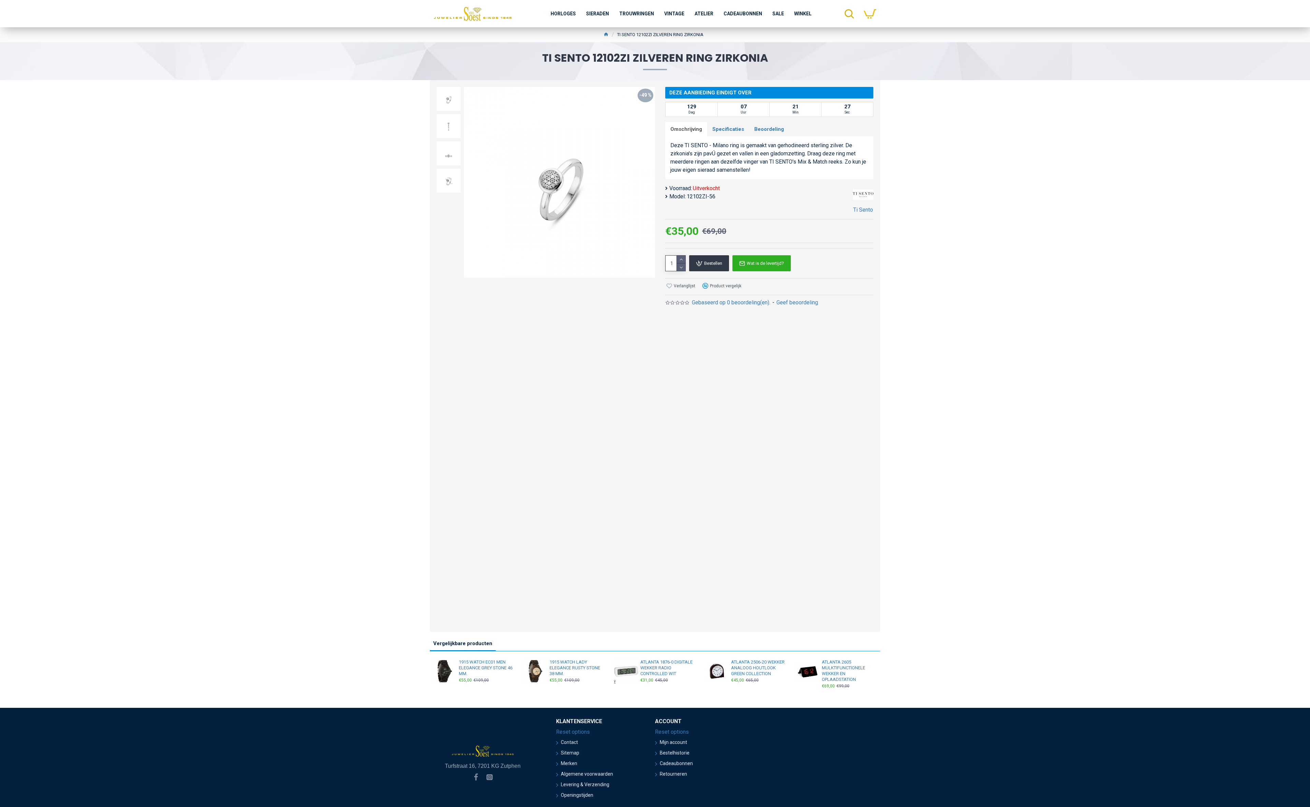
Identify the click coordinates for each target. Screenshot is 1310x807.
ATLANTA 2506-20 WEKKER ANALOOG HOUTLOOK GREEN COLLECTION (758, 667)
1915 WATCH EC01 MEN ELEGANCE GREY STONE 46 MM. (485, 667)
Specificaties (728, 129)
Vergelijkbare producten (462, 643)
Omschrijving (686, 129)
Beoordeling (769, 129)
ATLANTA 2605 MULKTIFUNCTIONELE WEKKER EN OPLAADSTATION (843, 670)
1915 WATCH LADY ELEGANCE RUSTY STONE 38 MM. (575, 667)
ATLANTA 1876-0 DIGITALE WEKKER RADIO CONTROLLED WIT (666, 667)
